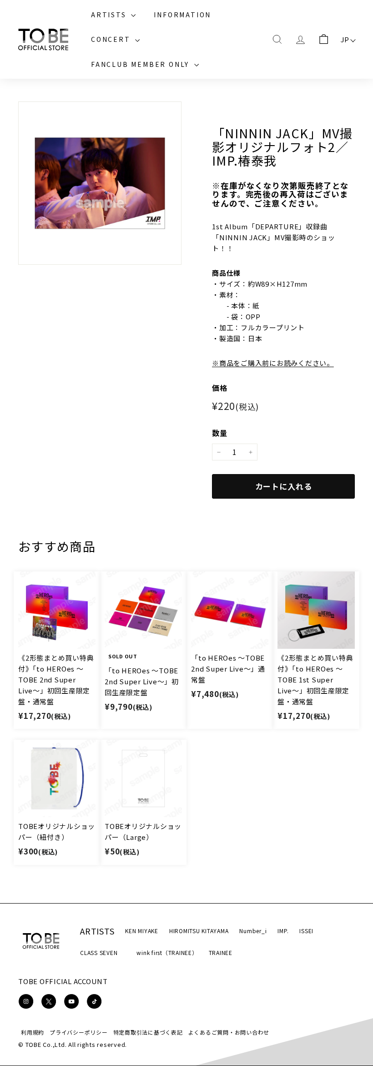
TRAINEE (220, 952)
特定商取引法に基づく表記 (148, 1032)
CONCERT (112, 39)
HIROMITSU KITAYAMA (199, 931)
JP (345, 39)
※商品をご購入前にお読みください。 (273, 363)
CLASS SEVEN (98, 952)
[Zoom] (100, 183)
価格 (219, 387)
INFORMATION (182, 14)
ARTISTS (110, 14)
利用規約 (32, 1032)
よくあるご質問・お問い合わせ (229, 1032)
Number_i (253, 931)
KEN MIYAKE (141, 931)
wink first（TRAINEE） (166, 952)
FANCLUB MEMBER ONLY (141, 64)
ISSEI (306, 931)
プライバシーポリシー (79, 1032)
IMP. (282, 931)
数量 (219, 432)
